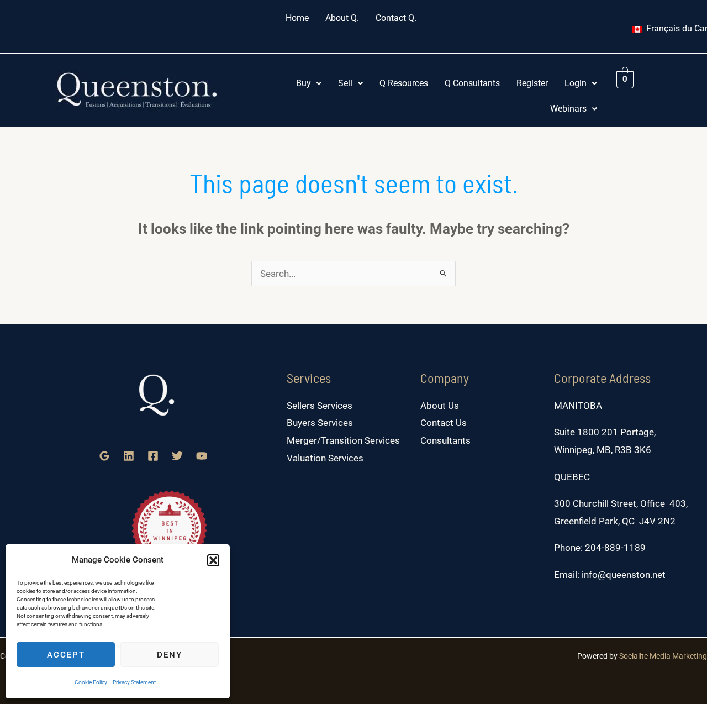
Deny (169, 655)
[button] (213, 560)
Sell (345, 83)
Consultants (445, 440)
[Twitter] (177, 455)
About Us (439, 405)
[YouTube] (201, 455)
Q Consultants (472, 83)
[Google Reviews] (104, 455)
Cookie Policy (91, 682)
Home (297, 18)
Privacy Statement (134, 682)
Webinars (568, 108)
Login (575, 83)
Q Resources (403, 83)
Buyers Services (320, 422)
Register (532, 83)
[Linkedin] (128, 455)
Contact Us (443, 422)
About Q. (342, 18)
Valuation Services (325, 458)
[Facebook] (153, 455)
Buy (303, 83)
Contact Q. (396, 18)
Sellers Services (319, 405)
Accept (66, 655)
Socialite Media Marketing (663, 656)
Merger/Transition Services (343, 440)
